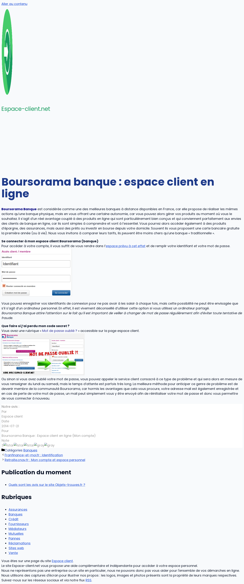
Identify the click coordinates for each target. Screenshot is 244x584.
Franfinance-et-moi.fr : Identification (34, 455)
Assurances (18, 509)
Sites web (16, 548)
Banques (30, 450)
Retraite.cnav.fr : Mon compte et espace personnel (45, 460)
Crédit (13, 519)
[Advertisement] (122, 144)
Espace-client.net (25, 109)
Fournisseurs (19, 524)
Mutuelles (16, 533)
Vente (13, 553)
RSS (88, 580)
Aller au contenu (14, 4)
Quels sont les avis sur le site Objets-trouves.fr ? (47, 484)
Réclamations (20, 543)
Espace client (62, 561)
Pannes (14, 538)
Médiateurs (17, 529)
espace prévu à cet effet (125, 246)
